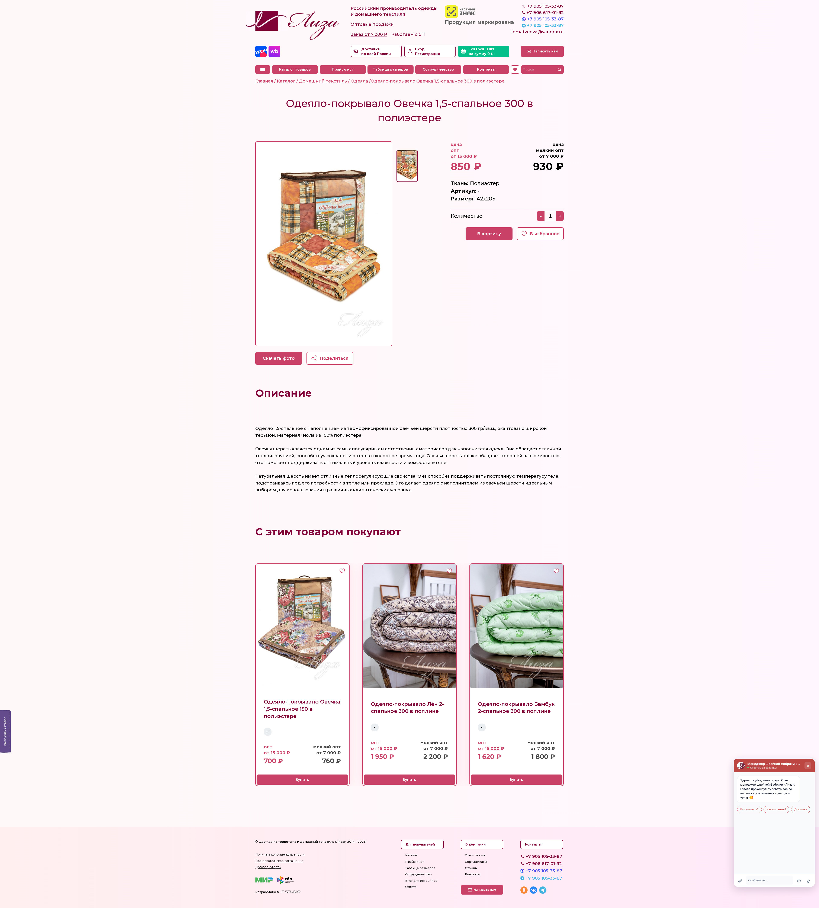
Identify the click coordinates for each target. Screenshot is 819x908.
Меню (262, 69)
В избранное (544, 233)
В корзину (489, 233)
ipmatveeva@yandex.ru (537, 31)
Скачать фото (279, 358)
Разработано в (267, 892)
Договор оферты (268, 867)
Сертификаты (476, 862)
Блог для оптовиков (421, 881)
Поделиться (334, 358)
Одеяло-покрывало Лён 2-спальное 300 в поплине (407, 707)
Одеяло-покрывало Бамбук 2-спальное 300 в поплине (516, 707)
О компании (475, 855)
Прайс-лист (343, 69)
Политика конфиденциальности (280, 854)
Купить (302, 780)
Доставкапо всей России (376, 51)
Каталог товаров (295, 69)
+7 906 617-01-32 (544, 863)
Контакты (486, 69)
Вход (420, 49)
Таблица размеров (390, 69)
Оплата (411, 887)
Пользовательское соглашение (279, 861)
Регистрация (427, 54)
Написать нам (545, 51)
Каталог (411, 855)
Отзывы (471, 868)
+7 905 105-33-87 (545, 19)
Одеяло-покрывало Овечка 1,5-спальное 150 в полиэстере (302, 709)
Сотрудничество (438, 69)
